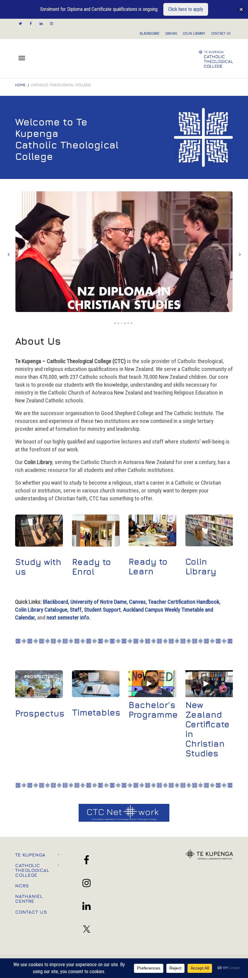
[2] (118, 323)
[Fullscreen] (173, 689)
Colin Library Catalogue (41, 609)
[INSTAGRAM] (51, 24)
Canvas (137, 601)
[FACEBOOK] (31, 24)
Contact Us (31, 912)
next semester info (68, 617)
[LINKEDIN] (41, 24)
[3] (121, 323)
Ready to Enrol (91, 567)
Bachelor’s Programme (153, 710)
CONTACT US (220, 33)
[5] (128, 323)
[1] (115, 323)
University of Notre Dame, (99, 601)
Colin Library (200, 566)
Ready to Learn (148, 566)
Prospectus (39, 713)
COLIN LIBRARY (194, 33)
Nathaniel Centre (29, 898)
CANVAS (171, 33)
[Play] (136, 689)
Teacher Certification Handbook (183, 601)
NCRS (22, 885)
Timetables (96, 712)
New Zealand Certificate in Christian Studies (207, 729)
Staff (76, 609)
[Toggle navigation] (21, 58)
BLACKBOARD (149, 33)
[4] (125, 323)
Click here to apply (185, 9)
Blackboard (55, 601)
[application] (152, 683)
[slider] (151, 691)
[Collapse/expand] (241, 9)
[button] (148, 683)
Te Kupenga (30, 854)
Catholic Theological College (32, 870)
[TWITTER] (20, 24)
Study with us (38, 567)
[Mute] (168, 689)
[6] (131, 323)
